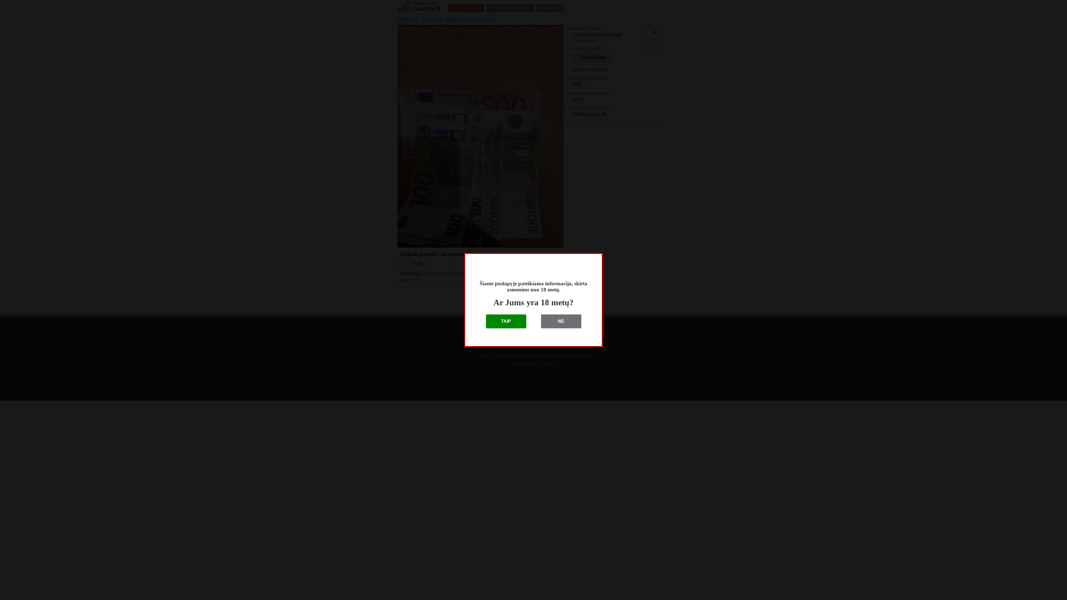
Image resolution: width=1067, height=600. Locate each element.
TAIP (506, 321)
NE (561, 321)
